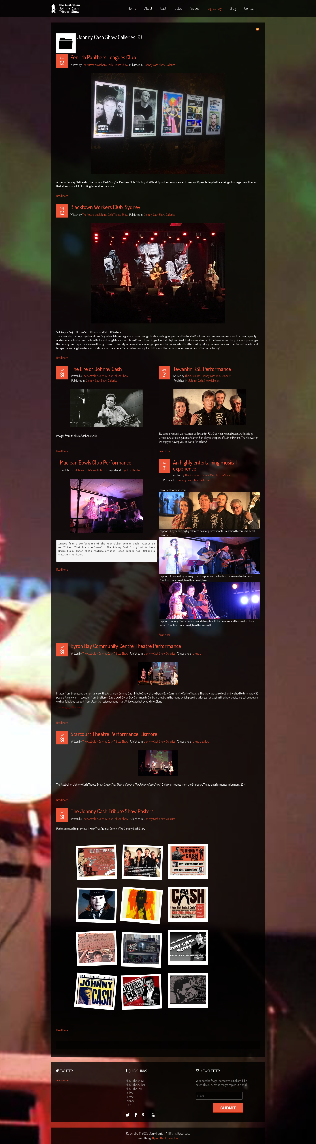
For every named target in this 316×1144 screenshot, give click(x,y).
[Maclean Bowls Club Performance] (106, 505)
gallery (127, 470)
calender (130, 1101)
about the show (135, 1081)
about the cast (134, 1089)
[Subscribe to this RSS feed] (257, 29)
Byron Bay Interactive (165, 1138)
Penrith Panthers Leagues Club (103, 57)
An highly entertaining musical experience (205, 465)
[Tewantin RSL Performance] (209, 407)
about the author (135, 1085)
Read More (62, 196)
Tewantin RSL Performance (202, 368)
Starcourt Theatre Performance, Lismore (114, 733)
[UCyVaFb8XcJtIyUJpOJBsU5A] (153, 1115)
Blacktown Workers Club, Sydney (105, 206)
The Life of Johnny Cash (96, 368)
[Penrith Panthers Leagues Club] (158, 123)
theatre (136, 470)
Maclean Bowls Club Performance (95, 462)
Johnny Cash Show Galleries (159, 65)
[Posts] (144, 1115)
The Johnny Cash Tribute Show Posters (112, 811)
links (128, 1105)
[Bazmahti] (128, 1115)
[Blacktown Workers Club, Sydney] (158, 273)
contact (130, 1097)
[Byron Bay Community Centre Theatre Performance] (158, 673)
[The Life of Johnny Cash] (106, 408)
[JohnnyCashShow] (136, 1115)
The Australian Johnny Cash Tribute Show (105, 65)
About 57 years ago (63, 1080)
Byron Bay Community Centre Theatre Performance (126, 645)
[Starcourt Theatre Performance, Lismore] (158, 762)
